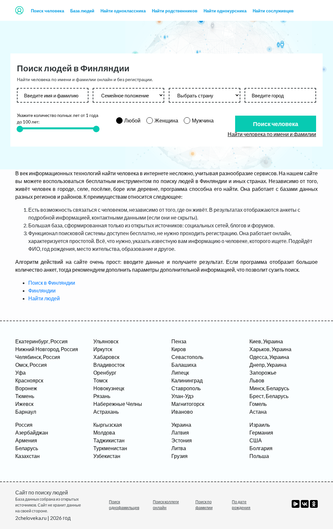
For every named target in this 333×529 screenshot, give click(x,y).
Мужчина (203, 120)
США (255, 440)
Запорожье (262, 372)
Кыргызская (107, 425)
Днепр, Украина (267, 365)
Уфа (20, 372)
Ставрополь (186, 388)
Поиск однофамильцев (124, 504)
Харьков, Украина (270, 349)
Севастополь (187, 357)
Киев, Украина (266, 341)
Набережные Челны (117, 404)
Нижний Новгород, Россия (46, 349)
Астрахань (106, 411)
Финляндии (42, 290)
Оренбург (104, 372)
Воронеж (26, 388)
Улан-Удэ (182, 396)
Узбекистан (106, 456)
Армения (26, 440)
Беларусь (26, 448)
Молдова (104, 432)
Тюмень (24, 396)
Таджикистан (109, 440)
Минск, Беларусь (269, 388)
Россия (24, 425)
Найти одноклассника (123, 10)
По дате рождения (241, 504)
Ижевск (24, 404)
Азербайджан (31, 432)
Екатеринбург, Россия (41, 341)
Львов (256, 380)
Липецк (180, 372)
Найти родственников (174, 10)
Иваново (182, 411)
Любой (132, 120)
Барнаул (25, 411)
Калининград (187, 380)
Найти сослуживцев (273, 10)
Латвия (180, 432)
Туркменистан (110, 448)
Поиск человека (47, 10)
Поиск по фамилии (204, 504)
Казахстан (27, 456)
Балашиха (183, 365)
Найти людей (44, 298)
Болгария (261, 448)
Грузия (179, 456)
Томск (100, 380)
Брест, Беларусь (268, 396)
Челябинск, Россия (37, 357)
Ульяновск (105, 341)
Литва (178, 448)
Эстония (181, 440)
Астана (258, 411)
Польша (259, 456)
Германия (261, 432)
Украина (181, 425)
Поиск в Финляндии (51, 282)
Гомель (258, 404)
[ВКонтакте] (305, 504)
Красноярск (29, 380)
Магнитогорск (187, 404)
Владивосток (109, 365)
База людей (82, 10)
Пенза (178, 341)
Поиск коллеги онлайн (166, 504)
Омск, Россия (31, 365)
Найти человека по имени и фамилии (272, 134)
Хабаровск (106, 357)
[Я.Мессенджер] (296, 504)
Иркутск (102, 349)
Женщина (166, 120)
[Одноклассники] (314, 504)
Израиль (259, 425)
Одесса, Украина (269, 357)
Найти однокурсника (225, 10)
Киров (178, 349)
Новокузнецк (108, 388)
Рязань (101, 396)
